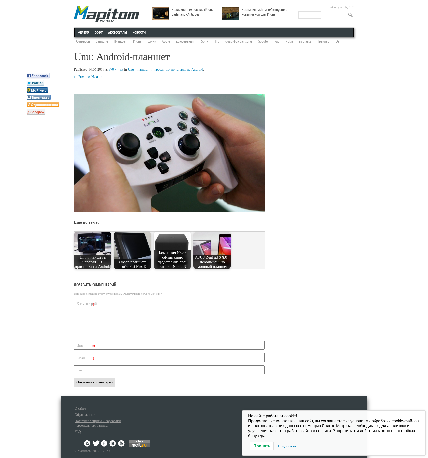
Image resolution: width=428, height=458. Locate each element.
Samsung (102, 41)
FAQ (78, 431)
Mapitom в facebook (104, 443)
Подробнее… (289, 446)
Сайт (80, 370)
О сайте (80, 408)
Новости (139, 32)
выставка (305, 41)
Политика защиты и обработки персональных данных (98, 423)
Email (86, 358)
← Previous (82, 76)
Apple (166, 41)
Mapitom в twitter (96, 443)
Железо (83, 32)
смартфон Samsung (238, 41)
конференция (185, 41)
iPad (276, 41)
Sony (204, 41)
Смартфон (83, 41)
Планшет (120, 41)
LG (337, 41)
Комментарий (86, 304)
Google (263, 41)
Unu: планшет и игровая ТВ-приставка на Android (165, 69)
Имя (86, 346)
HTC (216, 41)
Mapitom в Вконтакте (113, 443)
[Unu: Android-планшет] (169, 210)
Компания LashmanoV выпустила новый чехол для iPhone (264, 12)
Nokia (289, 41)
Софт (99, 32)
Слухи (152, 41)
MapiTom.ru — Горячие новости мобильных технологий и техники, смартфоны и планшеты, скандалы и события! (106, 14)
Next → (97, 76)
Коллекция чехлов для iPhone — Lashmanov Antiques (194, 12)
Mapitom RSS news (87, 443)
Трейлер (323, 41)
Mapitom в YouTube (121, 443)
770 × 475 (116, 69)
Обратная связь (86, 414)
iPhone (137, 41)
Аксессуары (117, 32)
